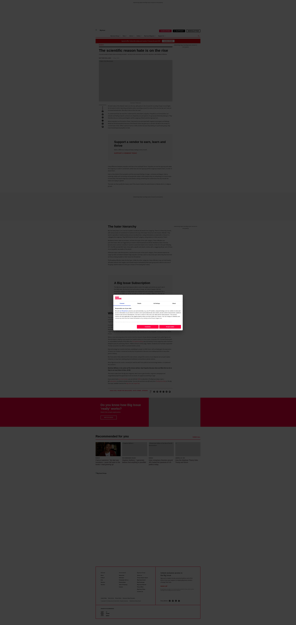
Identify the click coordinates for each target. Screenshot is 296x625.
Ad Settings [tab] (156, 303)
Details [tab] (139, 303)
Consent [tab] (122, 303)
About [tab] (174, 303)
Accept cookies (170, 326)
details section (167, 322)
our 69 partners (123, 310)
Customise (148, 326)
